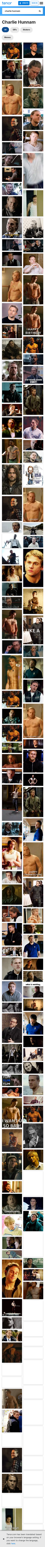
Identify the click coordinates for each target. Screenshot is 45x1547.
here (13, 1543)
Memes (7, 37)
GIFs (15, 30)
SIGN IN (35, 3)
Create (25, 3)
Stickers (26, 30)
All (5, 30)
